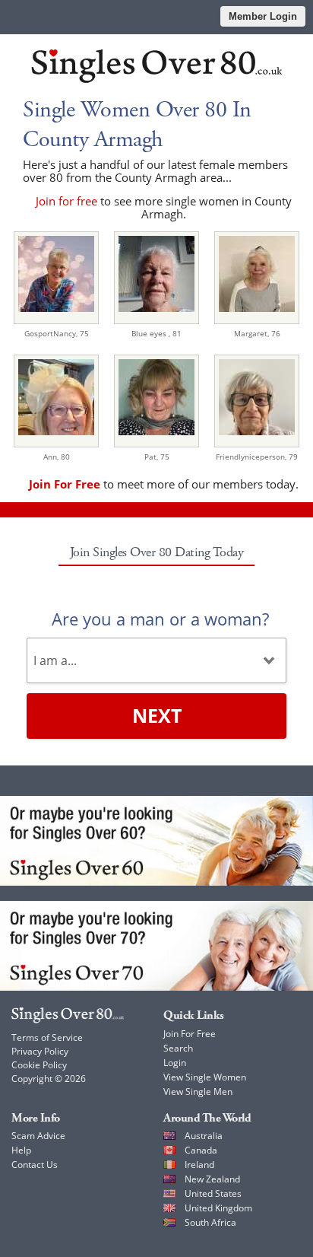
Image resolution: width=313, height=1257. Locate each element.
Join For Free (189, 1033)
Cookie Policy (39, 1064)
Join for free (66, 200)
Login (174, 1062)
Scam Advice (38, 1135)
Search (178, 1048)
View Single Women (204, 1077)
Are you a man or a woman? (160, 618)
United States (213, 1193)
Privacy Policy (39, 1051)
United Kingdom (218, 1207)
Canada (201, 1150)
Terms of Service (47, 1037)
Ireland (199, 1164)
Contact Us (34, 1164)
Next (157, 715)
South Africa (210, 1222)
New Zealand (212, 1179)
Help (21, 1150)
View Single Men (197, 1091)
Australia (204, 1135)
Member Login (263, 16)
